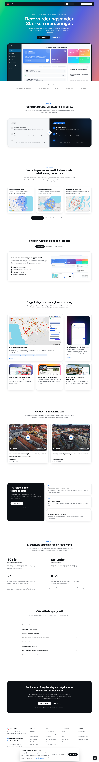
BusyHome (48, 736)
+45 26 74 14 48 (13, 740)
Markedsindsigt (58, 246)
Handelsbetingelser (83, 736)
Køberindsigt (49, 246)
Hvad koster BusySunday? (29, 642)
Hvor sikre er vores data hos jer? (30, 655)
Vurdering (32, 731)
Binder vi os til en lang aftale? (30, 646)
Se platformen (56, 37)
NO (70, 3)
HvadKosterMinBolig (51, 734)
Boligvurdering (40, 246)
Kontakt (64, 741)
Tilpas (53, 754)
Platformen (23, 3)
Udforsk (11, 358)
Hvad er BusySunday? (28, 625)
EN (72, 3)
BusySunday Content (51, 744)
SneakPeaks (33, 741)
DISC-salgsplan (34, 739)
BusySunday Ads (34, 744)
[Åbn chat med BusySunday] (95, 758)
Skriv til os (56, 703)
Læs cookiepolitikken (39, 758)
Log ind (77, 3)
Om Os (39, 3)
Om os (64, 731)
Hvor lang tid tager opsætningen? (31, 633)
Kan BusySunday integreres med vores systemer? (35, 637)
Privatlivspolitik (82, 731)
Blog (63, 736)
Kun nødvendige (62, 754)
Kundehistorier (46, 3)
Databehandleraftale (83, 739)
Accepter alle (73, 754)
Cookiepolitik (82, 734)
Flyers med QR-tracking (35, 734)
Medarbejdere (65, 734)
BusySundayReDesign (51, 731)
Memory (48, 741)
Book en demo (65, 739)
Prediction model (34, 736)
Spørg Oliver (49, 747)
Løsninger (31, 3)
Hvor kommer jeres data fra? (29, 629)
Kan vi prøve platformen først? (30, 659)
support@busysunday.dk (16, 738)
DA (67, 3)
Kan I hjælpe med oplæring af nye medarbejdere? (35, 650)
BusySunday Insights (51, 739)
